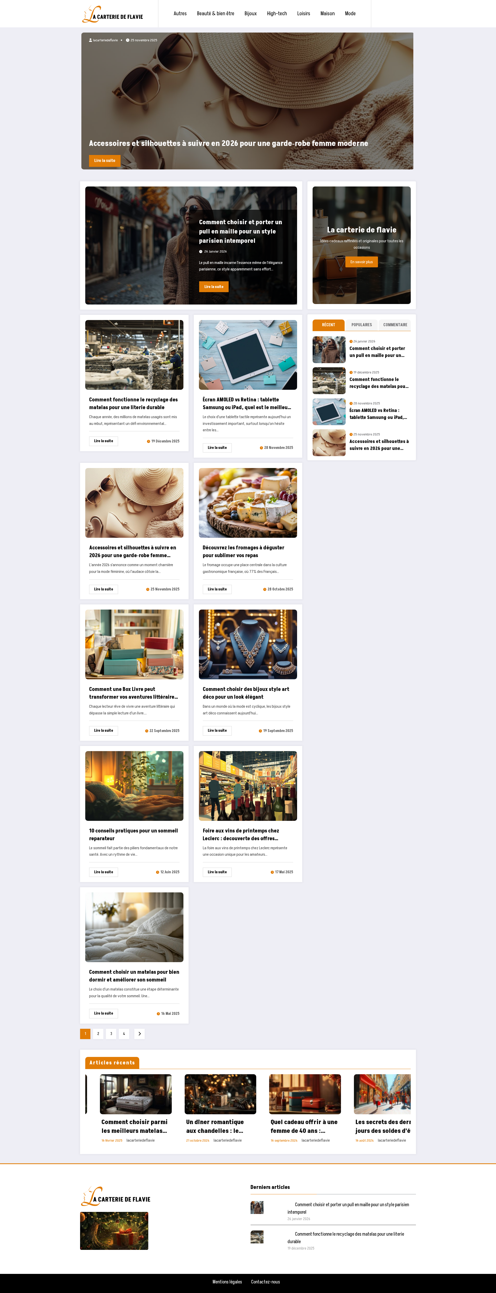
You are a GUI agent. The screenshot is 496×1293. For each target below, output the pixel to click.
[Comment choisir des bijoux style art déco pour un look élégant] (248, 644)
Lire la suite (103, 160)
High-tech (277, 13)
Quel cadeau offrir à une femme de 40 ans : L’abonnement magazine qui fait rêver (121, 1126)
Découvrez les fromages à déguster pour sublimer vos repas (243, 551)
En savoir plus (362, 262)
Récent (328, 325)
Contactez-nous (265, 1282)
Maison (328, 13)
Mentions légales (227, 1282)
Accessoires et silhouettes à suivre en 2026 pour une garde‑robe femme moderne (132, 551)
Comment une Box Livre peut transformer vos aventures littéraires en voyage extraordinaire (133, 693)
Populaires (362, 325)
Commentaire (395, 325)
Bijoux (251, 13)
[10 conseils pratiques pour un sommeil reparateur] (134, 786)
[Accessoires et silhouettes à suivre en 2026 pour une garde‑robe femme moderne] (134, 502)
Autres (180, 13)
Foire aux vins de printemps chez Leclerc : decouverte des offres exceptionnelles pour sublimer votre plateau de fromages (245, 835)
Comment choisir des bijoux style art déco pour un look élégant (246, 693)
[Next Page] (139, 1034)
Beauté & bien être (215, 13)
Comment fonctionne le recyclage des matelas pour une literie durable (133, 403)
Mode (350, 13)
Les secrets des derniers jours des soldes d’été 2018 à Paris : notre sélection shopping (206, 1126)
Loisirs (303, 13)
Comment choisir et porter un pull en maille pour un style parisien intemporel (222, 144)
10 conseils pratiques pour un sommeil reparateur (133, 834)
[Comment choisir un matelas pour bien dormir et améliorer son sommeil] (134, 927)
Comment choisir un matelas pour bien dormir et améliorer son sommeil (134, 976)
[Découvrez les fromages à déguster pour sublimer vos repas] (248, 502)
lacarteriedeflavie (104, 40)
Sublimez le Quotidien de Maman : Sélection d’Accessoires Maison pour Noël (286, 1126)
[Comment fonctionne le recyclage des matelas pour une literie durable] (134, 354)
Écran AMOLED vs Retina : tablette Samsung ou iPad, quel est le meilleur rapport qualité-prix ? (246, 403)
